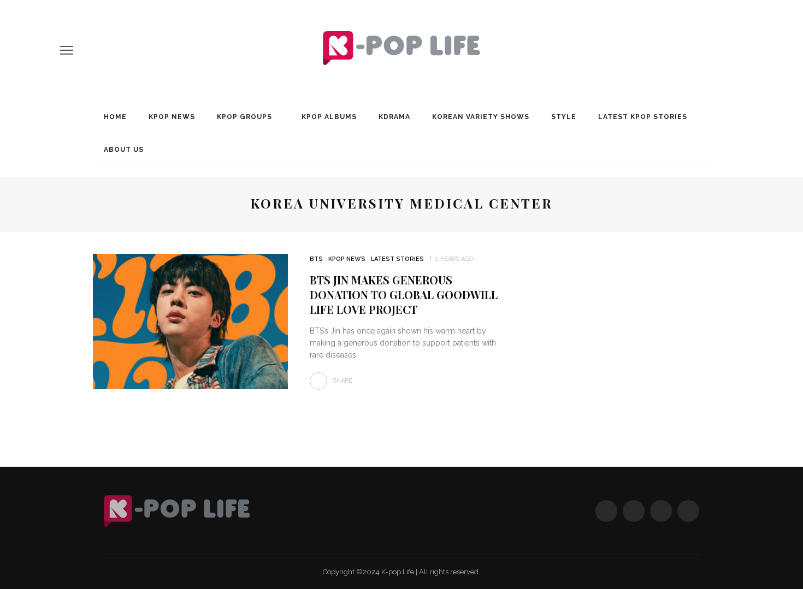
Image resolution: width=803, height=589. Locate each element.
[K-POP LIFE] (177, 510)
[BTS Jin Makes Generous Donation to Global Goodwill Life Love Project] (190, 321)
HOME (115, 117)
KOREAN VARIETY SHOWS (480, 117)
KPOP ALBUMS (329, 117)
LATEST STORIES (397, 259)
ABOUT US (124, 149)
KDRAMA (394, 117)
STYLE (563, 117)
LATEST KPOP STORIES (642, 117)
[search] (739, 50)
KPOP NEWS (172, 117)
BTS (316, 259)
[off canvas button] (66, 50)
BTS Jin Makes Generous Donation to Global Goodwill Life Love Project (404, 294)
